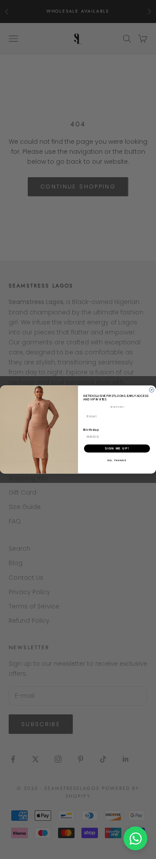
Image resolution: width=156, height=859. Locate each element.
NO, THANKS (117, 460)
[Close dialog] (151, 389)
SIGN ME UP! (117, 448)
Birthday (91, 430)
